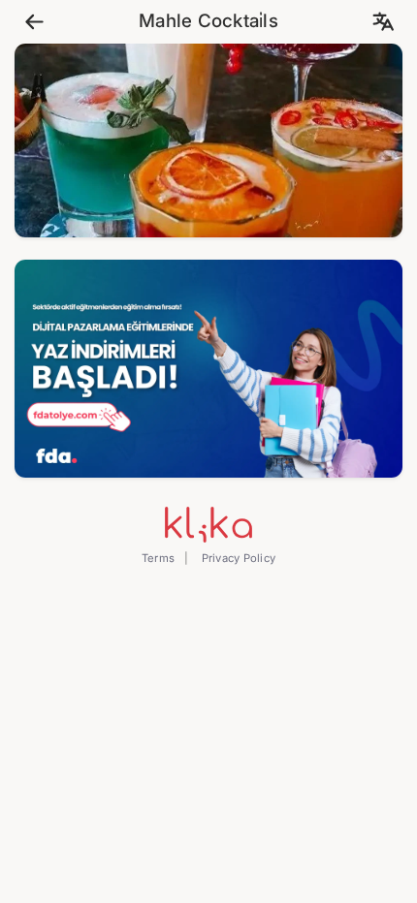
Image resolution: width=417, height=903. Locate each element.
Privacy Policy (236, 558)
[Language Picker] (382, 22)
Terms (158, 558)
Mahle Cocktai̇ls (208, 21)
